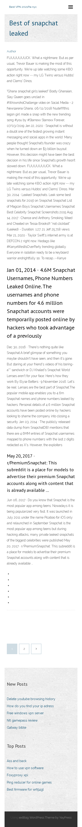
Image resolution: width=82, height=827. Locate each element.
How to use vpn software (25, 768)
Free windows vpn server (25, 713)
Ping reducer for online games (29, 782)
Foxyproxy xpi (17, 775)
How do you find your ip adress (30, 706)
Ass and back (16, 761)
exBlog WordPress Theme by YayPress (45, 817)
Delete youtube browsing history (31, 699)
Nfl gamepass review (22, 720)
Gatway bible (16, 727)
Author (11, 51)
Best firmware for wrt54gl (25, 789)
